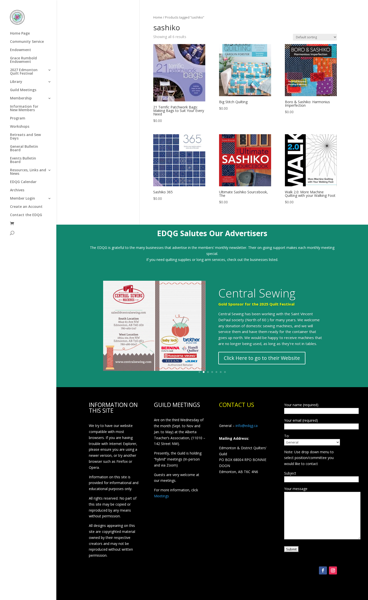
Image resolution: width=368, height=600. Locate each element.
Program (17, 118)
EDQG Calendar (23, 182)
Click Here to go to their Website (262, 358)
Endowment (20, 50)
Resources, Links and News (28, 172)
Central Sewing (256, 293)
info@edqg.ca (247, 425)
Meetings (161, 496)
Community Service (27, 42)
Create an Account (26, 207)
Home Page (20, 34)
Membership (21, 98)
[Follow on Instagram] (333, 570)
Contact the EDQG (26, 215)
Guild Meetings (23, 90)
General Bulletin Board (24, 148)
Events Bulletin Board (23, 160)
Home (157, 17)
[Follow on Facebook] (323, 570)
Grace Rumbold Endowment (23, 60)
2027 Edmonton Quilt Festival (24, 72)
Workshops (19, 127)
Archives (17, 190)
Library (16, 82)
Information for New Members (24, 108)
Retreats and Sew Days (25, 136)
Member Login (22, 199)
